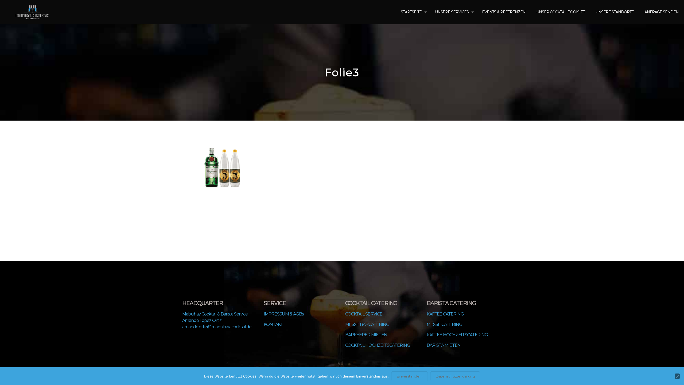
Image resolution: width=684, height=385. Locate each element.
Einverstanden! (409, 376)
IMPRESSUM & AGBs (284, 314)
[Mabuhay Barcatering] (32, 12)
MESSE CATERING (444, 324)
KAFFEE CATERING (445, 314)
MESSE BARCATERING (367, 324)
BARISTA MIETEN (444, 345)
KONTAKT (273, 324)
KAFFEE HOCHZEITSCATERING (457, 334)
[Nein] (677, 376)
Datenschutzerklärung (455, 376)
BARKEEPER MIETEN (366, 334)
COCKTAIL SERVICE (363, 314)
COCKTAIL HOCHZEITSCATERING (377, 345)
